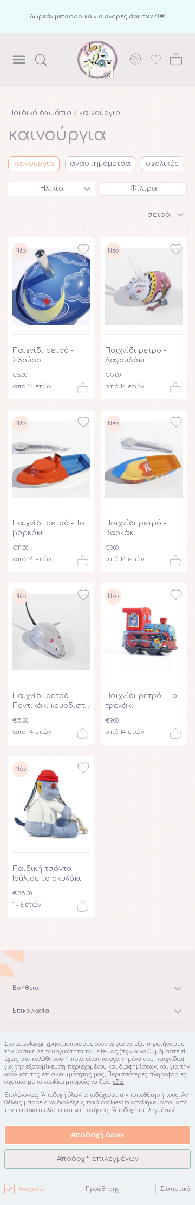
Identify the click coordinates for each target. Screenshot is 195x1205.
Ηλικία (52, 188)
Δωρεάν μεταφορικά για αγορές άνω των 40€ (97, 17)
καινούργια (100, 113)
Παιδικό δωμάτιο (40, 113)
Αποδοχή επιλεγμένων (98, 1159)
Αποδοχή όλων (97, 1135)
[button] (166, 213)
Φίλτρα (143, 188)
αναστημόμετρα (100, 163)
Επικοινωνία (30, 1011)
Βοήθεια (25, 988)
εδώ (118, 1082)
